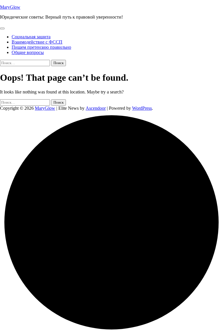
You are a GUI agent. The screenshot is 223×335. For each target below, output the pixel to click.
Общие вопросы (28, 52)
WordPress (142, 108)
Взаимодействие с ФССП (37, 41)
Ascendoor (96, 108)
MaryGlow (10, 7)
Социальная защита (31, 36)
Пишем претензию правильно (41, 47)
